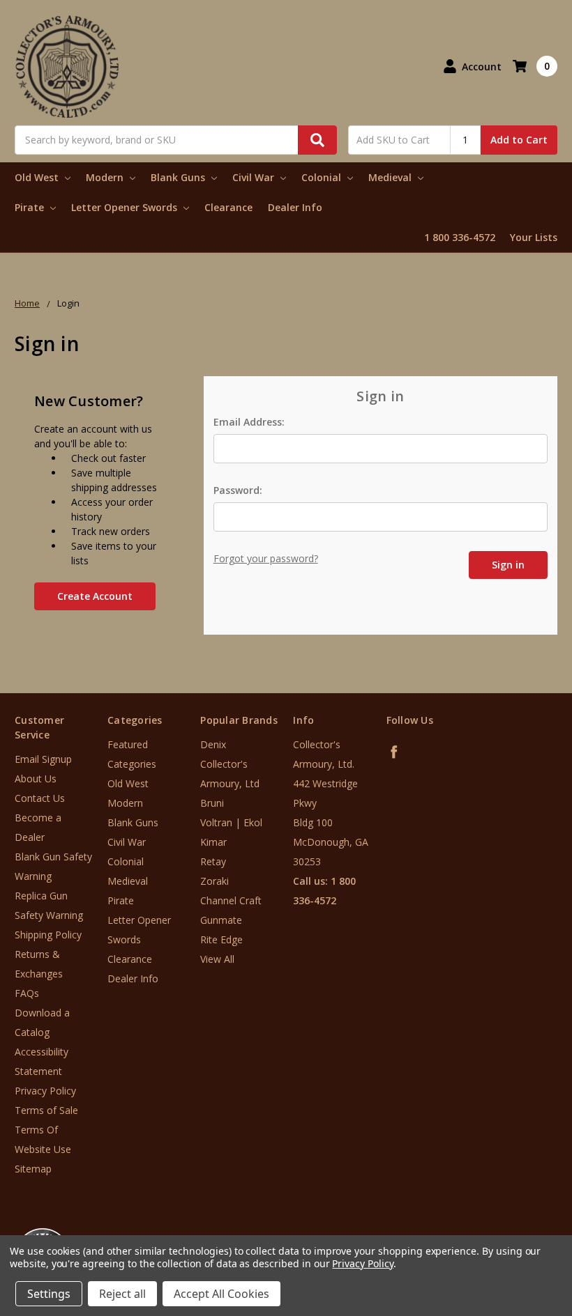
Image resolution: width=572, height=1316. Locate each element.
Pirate (31, 207)
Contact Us (40, 798)
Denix (213, 744)
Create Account (95, 596)
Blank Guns (179, 177)
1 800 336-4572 (459, 237)
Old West (38, 177)
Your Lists (533, 237)
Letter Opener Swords (125, 207)
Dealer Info (295, 207)
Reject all (122, 1293)
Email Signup (43, 759)
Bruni (212, 803)
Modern (106, 177)
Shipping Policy (48, 934)
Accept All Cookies (221, 1293)
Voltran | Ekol (231, 822)
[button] (514, 1232)
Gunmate (221, 920)
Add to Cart (519, 139)
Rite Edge (221, 939)
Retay (213, 861)
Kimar (213, 842)
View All (217, 959)
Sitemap (33, 1168)
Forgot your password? (265, 558)
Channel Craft (231, 900)
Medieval (391, 177)
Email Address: (249, 421)
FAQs (27, 993)
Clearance (228, 207)
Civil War (254, 177)
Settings (48, 1293)
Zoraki (214, 881)
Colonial (322, 177)
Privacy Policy (45, 1090)
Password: (237, 490)
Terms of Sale (46, 1110)
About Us (36, 778)
